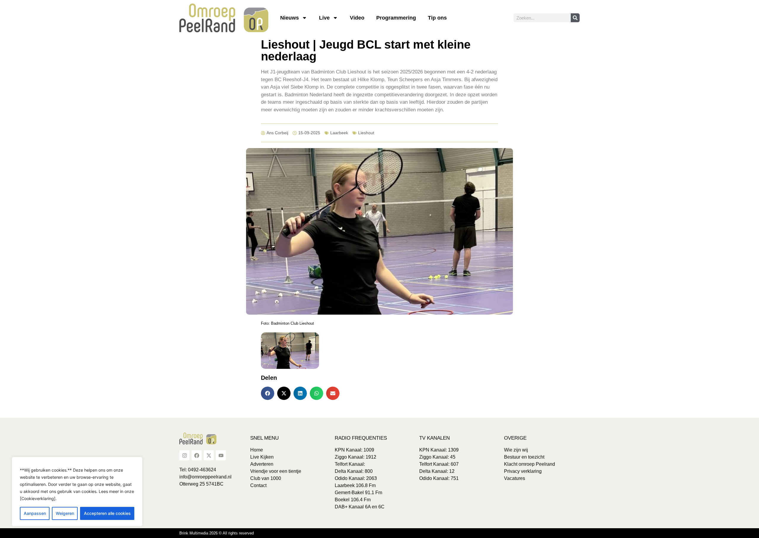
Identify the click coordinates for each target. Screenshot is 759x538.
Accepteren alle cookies (107, 513)
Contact (258, 485)
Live (324, 18)
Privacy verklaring (523, 471)
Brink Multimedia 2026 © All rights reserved (216, 533)
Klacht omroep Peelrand (529, 464)
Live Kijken (262, 456)
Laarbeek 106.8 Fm (355, 485)
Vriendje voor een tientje (275, 471)
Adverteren (261, 464)
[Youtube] (221, 455)
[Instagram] (184, 455)
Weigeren (65, 513)
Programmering (396, 18)
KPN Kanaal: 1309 (439, 449)
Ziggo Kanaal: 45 (437, 456)
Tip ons (437, 18)
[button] (267, 393)
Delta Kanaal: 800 (354, 471)
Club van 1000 (265, 478)
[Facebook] (197, 455)
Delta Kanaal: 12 (437, 471)
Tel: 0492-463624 (197, 469)
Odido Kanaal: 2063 (356, 478)
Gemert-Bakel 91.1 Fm (358, 492)
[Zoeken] (575, 17)
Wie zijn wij (516, 449)
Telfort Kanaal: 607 (439, 464)
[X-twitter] (209, 455)
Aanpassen (35, 513)
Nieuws (289, 18)
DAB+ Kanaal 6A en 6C (360, 506)
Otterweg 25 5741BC (201, 483)
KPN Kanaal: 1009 (354, 449)
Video (357, 18)
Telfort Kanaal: (350, 464)
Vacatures (514, 478)
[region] (77, 491)
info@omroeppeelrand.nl (205, 476)
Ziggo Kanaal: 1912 (355, 456)
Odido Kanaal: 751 (439, 478)
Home (256, 449)
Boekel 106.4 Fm (353, 499)
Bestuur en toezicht (524, 456)
